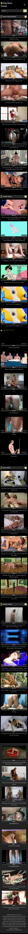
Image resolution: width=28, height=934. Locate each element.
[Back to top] (23, 929)
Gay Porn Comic (6, 4)
